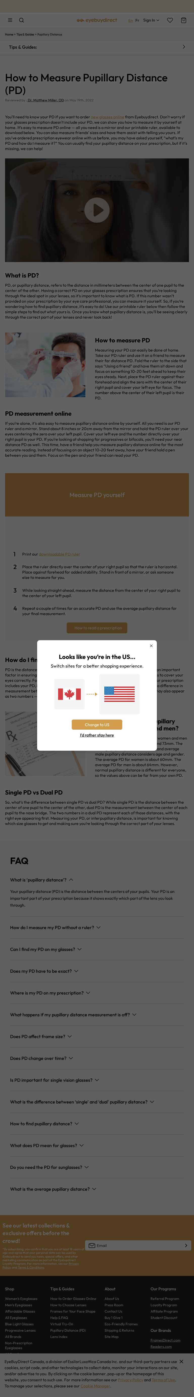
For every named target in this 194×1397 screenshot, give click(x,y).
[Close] (151, 646)
